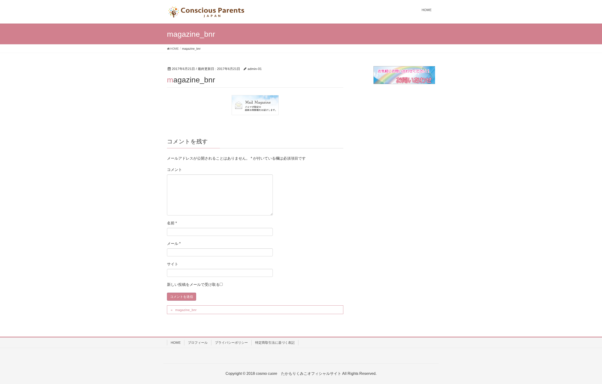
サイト (172, 264)
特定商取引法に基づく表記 (275, 342)
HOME (176, 342)
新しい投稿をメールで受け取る (193, 285)
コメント (174, 170)
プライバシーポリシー (231, 342)
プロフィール (198, 342)
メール (174, 244)
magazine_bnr (186, 310)
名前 (172, 223)
